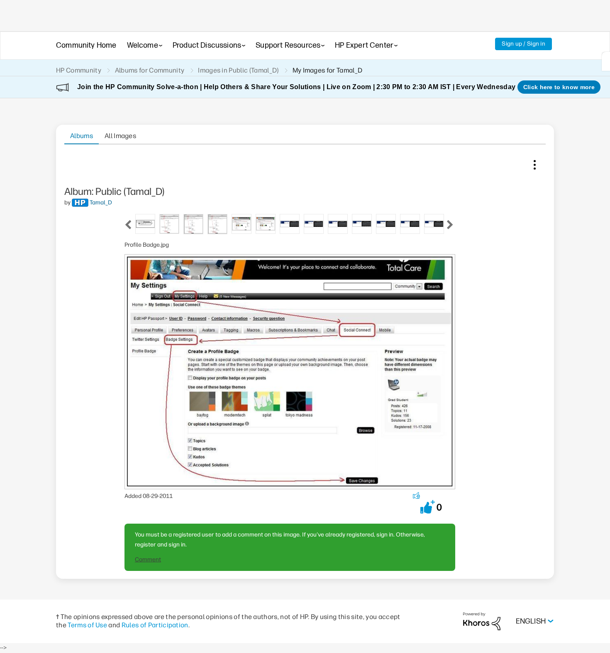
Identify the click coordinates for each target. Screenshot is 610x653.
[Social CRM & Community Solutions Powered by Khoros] (481, 620)
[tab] (145, 223)
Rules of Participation (155, 625)
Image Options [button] (534, 162)
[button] (427, 507)
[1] (606, 61)
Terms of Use (87, 625)
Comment (148, 559)
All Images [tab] (120, 136)
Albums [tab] (81, 136)
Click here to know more (559, 87)
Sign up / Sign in (523, 43)
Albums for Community (149, 70)
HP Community (78, 70)
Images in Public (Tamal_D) (238, 70)
